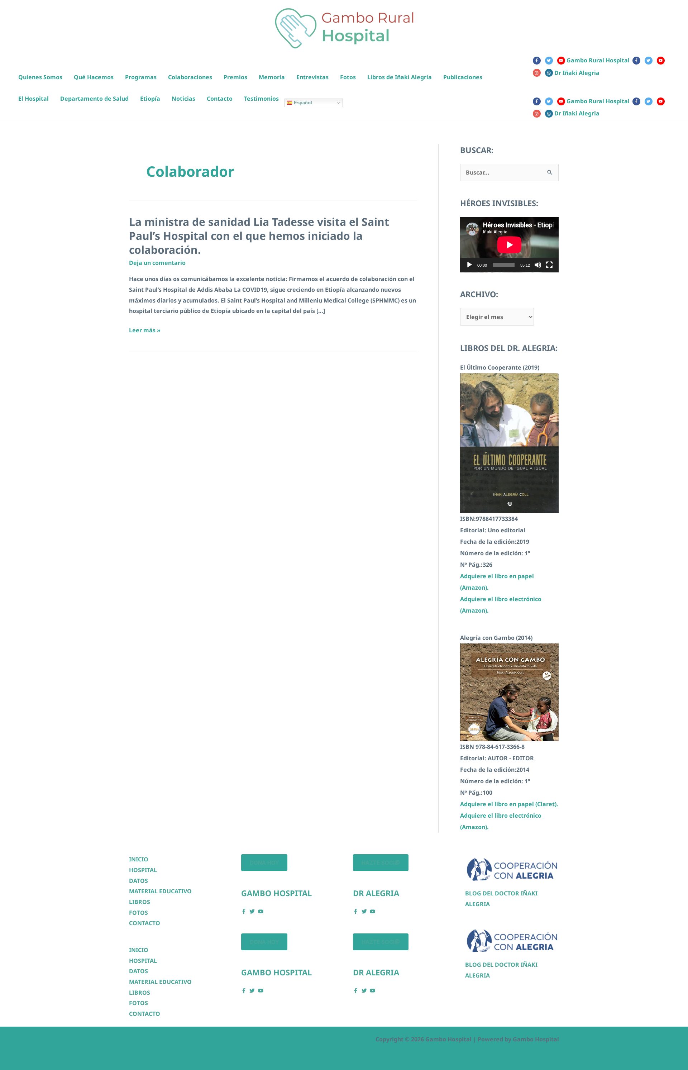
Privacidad (172, 1039)
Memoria (272, 77)
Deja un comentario (157, 263)
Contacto (220, 99)
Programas (141, 77)
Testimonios (261, 99)
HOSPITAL (143, 870)
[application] (509, 244)
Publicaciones (462, 77)
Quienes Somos (40, 77)
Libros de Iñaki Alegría (399, 77)
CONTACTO (144, 923)
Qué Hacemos (94, 77)
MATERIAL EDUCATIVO (160, 891)
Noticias (183, 99)
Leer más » (145, 331)
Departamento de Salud (94, 99)
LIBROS (139, 902)
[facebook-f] (538, 61)
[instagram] (538, 73)
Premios (235, 77)
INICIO (138, 859)
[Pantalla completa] (549, 264)
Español (302, 102)
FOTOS (138, 913)
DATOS (138, 881)
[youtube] (662, 61)
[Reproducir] (469, 264)
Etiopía (150, 99)
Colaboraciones (190, 77)
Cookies (140, 1039)
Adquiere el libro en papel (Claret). (509, 804)
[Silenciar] (537, 264)
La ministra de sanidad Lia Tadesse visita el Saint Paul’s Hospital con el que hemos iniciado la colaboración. (259, 235)
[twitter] (550, 61)
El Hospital (33, 99)
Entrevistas (312, 77)
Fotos (348, 77)
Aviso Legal (209, 1039)
